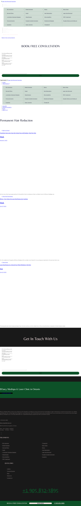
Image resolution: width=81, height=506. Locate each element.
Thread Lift (47, 24)
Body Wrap (44, 445)
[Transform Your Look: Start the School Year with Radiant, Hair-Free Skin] (40, 167)
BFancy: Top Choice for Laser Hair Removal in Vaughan (14, 199)
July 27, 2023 (3, 206)
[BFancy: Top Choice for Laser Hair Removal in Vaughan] (40, 233)
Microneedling (47, 17)
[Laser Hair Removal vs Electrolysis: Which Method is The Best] (40, 298)
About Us (6, 32)
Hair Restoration (48, 13)
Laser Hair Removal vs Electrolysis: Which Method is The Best (15, 265)
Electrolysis (5, 262)
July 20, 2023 (3, 272)
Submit (40, 75)
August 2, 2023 (3, 140)
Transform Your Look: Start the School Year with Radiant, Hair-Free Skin (18, 133)
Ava (1, 269)
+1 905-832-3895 (59, 503)
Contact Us (9, 478)
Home (5, 4)
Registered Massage (49, 20)
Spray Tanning (29, 24)
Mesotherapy (29, 17)
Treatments (7, 6)
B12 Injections (10, 9)
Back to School (5, 130)
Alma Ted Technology (7, 196)
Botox (45, 9)
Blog (5, 30)
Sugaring (9, 24)
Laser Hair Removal (46, 452)
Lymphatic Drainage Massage (14, 17)
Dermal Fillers (10, 13)
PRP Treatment (6, 459)
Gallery (6, 28)
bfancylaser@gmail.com (5, 423)
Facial (27, 13)
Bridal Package (29, 9)
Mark (2, 137)
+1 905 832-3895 (40, 490)
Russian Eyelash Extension (32, 20)
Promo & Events (11, 20)
